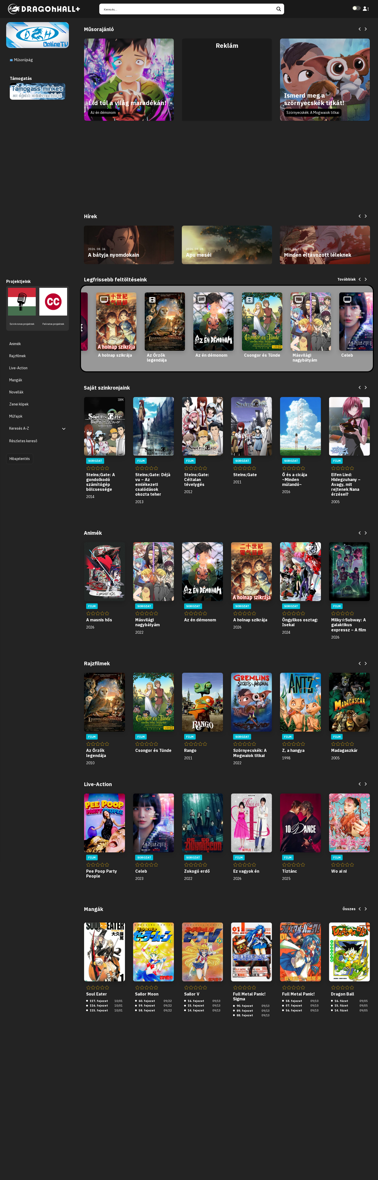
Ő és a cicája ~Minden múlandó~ (294, 479)
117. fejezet (98, 1001)
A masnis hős (99, 619)
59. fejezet (146, 1005)
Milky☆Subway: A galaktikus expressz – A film (348, 624)
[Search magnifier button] (278, 9)
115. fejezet (98, 1010)
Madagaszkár (344, 750)
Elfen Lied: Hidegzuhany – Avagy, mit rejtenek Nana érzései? (346, 484)
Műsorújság (23, 60)
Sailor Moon (146, 994)
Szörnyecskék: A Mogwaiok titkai (312, 112)
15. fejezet (195, 1005)
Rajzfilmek (17, 356)
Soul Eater (96, 994)
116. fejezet (98, 1005)
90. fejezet (244, 1006)
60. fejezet (146, 1001)
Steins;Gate (245, 474)
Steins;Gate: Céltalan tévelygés (196, 479)
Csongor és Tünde (262, 355)
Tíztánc (289, 871)
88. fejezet (244, 1015)
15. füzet (341, 1005)
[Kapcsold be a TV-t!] (37, 34)
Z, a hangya (293, 750)
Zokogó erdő (197, 871)
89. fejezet (244, 1010)
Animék (15, 344)
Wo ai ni (339, 871)
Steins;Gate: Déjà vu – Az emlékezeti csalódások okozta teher (152, 484)
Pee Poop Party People (101, 874)
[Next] (365, 29)
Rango (190, 750)
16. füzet (341, 1001)
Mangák (15, 380)
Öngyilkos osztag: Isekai (300, 622)
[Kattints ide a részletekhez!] (37, 91)
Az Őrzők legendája (157, 358)
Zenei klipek (19, 404)
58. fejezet (146, 1010)
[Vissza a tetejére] (370, 1168)
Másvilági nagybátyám (305, 358)
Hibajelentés (20, 458)
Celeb (347, 355)
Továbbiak (346, 279)
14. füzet (341, 1010)
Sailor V (191, 994)
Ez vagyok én (246, 871)
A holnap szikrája (115, 355)
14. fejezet (195, 1010)
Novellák (16, 392)
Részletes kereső (23, 441)
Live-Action (18, 368)
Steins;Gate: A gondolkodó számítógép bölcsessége (100, 482)
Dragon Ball (342, 994)
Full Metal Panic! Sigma (249, 996)
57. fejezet (293, 1005)
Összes (349, 909)
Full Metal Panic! (298, 994)
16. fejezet (195, 1001)
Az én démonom (103, 112)
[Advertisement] (227, 85)
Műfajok (15, 416)
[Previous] (360, 29)
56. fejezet (293, 1010)
